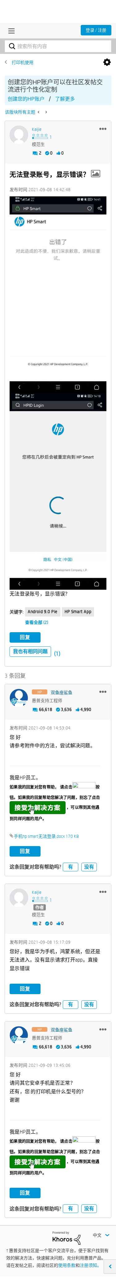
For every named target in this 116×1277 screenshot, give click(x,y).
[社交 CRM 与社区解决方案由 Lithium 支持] (66, 1237)
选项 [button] (107, 62)
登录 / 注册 (96, 30)
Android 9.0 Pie (43, 611)
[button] (102, 129)
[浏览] (10, 30)
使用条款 (66, 1265)
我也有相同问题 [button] (30, 651)
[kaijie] (19, 135)
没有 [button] (89, 867)
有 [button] (70, 867)
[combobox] (58, 46)
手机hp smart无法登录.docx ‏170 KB (46, 836)
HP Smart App (78, 611)
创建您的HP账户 (26, 99)
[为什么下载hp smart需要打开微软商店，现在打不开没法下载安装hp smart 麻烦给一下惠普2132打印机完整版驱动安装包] (45, 112)
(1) (57, 653)
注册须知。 (90, 1265)
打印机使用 (22, 62)
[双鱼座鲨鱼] (19, 698)
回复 (25, 637)
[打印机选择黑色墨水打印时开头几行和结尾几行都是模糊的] (39, 112)
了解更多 (65, 99)
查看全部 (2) (36, 622)
